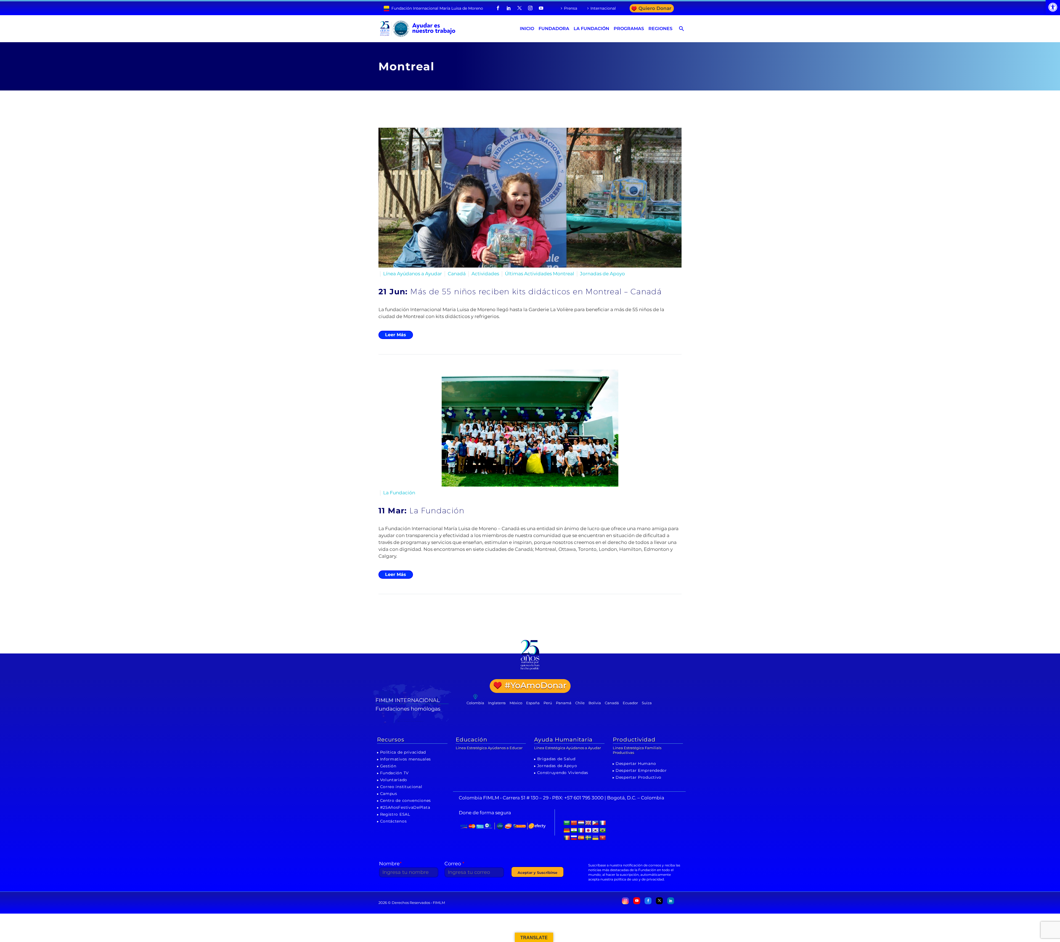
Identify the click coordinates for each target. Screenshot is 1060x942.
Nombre (390, 864)
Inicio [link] (527, 28)
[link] (1053, 7)
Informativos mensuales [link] (405, 759)
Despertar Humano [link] (636, 763)
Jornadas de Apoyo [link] (602, 273)
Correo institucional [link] (401, 786)
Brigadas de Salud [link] (556, 758)
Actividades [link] (485, 273)
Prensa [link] (570, 8)
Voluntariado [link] (393, 779)
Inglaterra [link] (497, 703)
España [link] (533, 703)
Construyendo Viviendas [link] (562, 772)
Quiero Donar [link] (654, 8)
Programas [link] (629, 28)
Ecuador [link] (630, 703)
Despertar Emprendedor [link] (641, 770)
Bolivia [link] (595, 703)
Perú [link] (548, 703)
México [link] (516, 703)
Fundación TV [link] (394, 772)
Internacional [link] (603, 8)
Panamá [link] (563, 703)
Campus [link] (388, 793)
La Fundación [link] (591, 28)
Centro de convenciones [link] (405, 800)
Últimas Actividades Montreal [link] (539, 273)
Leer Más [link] (395, 334)
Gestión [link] (388, 766)
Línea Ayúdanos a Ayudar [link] (412, 273)
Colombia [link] (475, 703)
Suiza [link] (647, 703)
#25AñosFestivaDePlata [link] (405, 807)
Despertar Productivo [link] (638, 777)
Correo (454, 864)
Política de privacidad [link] (403, 752)
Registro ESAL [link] (395, 814)
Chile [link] (580, 703)
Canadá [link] (457, 273)
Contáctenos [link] (393, 821)
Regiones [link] (660, 28)
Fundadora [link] (554, 28)
